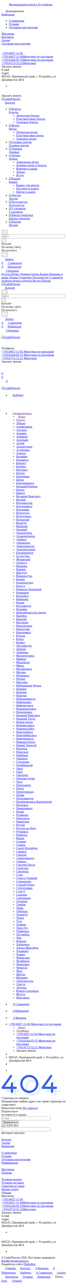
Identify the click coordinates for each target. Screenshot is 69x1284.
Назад (21, 416)
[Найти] (4, 254)
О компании (16, 20)
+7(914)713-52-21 (18, 63)
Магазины (7, 1169)
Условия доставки (12, 1182)
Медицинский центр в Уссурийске (30, 4)
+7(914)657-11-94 (12, 53)
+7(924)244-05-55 (27, 59)
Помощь (6, 1172)
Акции (5, 1142)
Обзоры (6, 1192)
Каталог (6, 1139)
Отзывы (14, 24)
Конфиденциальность (15, 1260)
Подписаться (10, 1122)
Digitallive (30, 1264)
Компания (7, 1146)
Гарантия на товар (12, 1186)
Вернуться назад (11, 1108)
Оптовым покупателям (23, 27)
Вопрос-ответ (10, 1189)
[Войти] (3, 369)
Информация (9, 1162)
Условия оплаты (11, 1179)
